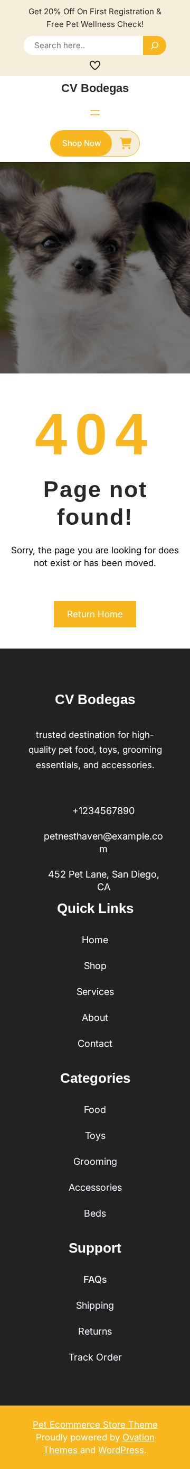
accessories (95, 1187)
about (95, 1017)
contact (95, 1043)
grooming (95, 1161)
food (95, 1109)
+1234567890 (103, 810)
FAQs (95, 1279)
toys (95, 1135)
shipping (95, 1305)
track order (95, 1357)
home (95, 939)
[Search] (154, 45)
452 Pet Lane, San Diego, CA (103, 880)
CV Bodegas (95, 88)
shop (95, 965)
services (95, 991)
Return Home (95, 614)
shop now (81, 143)
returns (95, 1331)
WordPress (121, 1450)
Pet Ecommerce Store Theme (95, 1424)
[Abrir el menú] (95, 112)
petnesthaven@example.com (103, 842)
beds (95, 1213)
